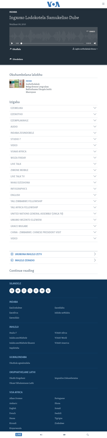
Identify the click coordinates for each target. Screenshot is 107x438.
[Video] (64, 434)
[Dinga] (88, 434)
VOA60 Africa (61, 333)
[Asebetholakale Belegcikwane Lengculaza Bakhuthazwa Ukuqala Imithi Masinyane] (16, 84)
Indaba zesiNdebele (18, 338)
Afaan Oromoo (15, 398)
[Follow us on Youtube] (17, 290)
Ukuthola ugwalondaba (19, 363)
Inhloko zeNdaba (62, 313)
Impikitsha (14, 348)
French (12, 413)
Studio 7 (13, 333)
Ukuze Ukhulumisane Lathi (21, 383)
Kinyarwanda (15, 428)
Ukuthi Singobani (17, 378)
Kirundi (12, 423)
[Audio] (41, 434)
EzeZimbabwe (15, 308)
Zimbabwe (59, 423)
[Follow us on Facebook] (11, 290)
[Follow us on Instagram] (24, 290)
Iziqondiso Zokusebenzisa (66, 378)
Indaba (13, 12)
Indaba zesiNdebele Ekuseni (22, 343)
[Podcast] (36, 290)
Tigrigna (58, 418)
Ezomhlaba (59, 308)
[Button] (16, 59)
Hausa (12, 418)
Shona (57, 403)
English (12, 408)
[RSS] (48, 290)
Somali (58, 408)
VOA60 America (62, 343)
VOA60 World (61, 338)
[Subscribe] (42, 290)
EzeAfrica (13, 313)
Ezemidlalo (14, 318)
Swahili (58, 413)
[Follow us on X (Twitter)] (30, 290)
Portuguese (60, 398)
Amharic (13, 403)
